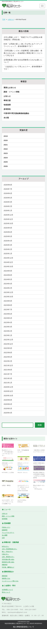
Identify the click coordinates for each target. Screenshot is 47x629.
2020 (6, 140)
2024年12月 (8, 258)
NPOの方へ (5, 546)
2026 (6, 166)
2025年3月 (8, 245)
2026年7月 (8, 189)
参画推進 (7, 109)
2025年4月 (8, 241)
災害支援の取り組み (8, 559)
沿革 (3, 537)
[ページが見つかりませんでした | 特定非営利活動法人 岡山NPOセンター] (11, 6)
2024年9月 (8, 271)
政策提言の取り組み (8, 562)
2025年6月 (8, 232)
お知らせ (11, 19)
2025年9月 (8, 228)
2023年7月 (8, 310)
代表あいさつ (6, 527)
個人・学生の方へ (7, 551)
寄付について (6, 592)
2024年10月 (8, 266)
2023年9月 (8, 301)
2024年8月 (8, 275)
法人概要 (4, 535)
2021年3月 (8, 378)
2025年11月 (8, 219)
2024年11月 (8, 262)
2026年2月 (8, 206)
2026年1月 (8, 211)
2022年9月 (8, 348)
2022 (6, 149)
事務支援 (7, 100)
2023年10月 (8, 297)
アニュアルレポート (8, 532)
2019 (6, 136)
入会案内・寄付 (10, 585)
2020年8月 (8, 400)
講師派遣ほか (9, 572)
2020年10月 (8, 396)
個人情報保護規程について (23, 627)
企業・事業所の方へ (8, 556)
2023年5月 (8, 318)
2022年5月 (8, 357)
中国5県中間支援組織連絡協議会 (16, 113)
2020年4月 (8, 413)
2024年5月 (8, 279)
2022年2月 (8, 361)
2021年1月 (8, 383)
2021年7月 (8, 374)
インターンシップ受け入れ (10, 581)
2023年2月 (8, 331)
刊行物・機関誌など (8, 567)
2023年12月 (8, 292)
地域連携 (7, 105)
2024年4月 (8, 284)
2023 (6, 153)
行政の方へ (5, 554)
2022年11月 (8, 344)
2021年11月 (8, 365)
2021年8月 (8, 370)
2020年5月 (8, 409)
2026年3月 (8, 202)
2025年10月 (8, 223)
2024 (6, 158)
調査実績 (4, 564)
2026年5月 (8, 198)
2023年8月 (8, 305)
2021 (6, 145)
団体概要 (7, 523)
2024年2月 (8, 288)
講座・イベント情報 (11, 92)
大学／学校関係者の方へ (9, 549)
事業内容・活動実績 (11, 542)
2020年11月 (8, 391)
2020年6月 (8, 404)
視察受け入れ (6, 578)
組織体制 (4, 530)
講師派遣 (4, 576)
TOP (3, 19)
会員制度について (7, 589)
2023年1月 (8, 335)
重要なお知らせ (10, 88)
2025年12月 (8, 215)
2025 (6, 162)
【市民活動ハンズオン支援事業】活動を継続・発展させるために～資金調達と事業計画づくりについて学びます (23, 53)
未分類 (6, 118)
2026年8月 (8, 185)
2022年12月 (8, 340)
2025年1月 (8, 254)
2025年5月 (8, 236)
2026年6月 (8, 193)
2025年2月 (8, 249)
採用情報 (4, 518)
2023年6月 (8, 314)
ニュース (7, 509)
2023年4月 (8, 322)
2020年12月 (8, 387)
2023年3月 (8, 327)
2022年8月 (8, 353)
